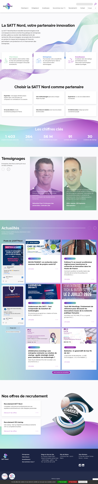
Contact (82, 8)
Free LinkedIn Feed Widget (13, 331)
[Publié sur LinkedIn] (22, 277)
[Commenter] (5, 281)
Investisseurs (45, 8)
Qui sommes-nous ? (58, 8)
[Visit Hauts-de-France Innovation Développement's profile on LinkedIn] (5, 309)
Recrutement (72, 8)
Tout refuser (73, 482)
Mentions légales (56, 478)
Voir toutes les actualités (61, 372)
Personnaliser (83, 482)
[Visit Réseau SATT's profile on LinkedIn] (5, 267)
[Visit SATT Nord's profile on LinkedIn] (4, 277)
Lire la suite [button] (7, 273)
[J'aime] (3, 281)
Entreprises (35, 8)
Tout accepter (63, 482)
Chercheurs (24, 8)
